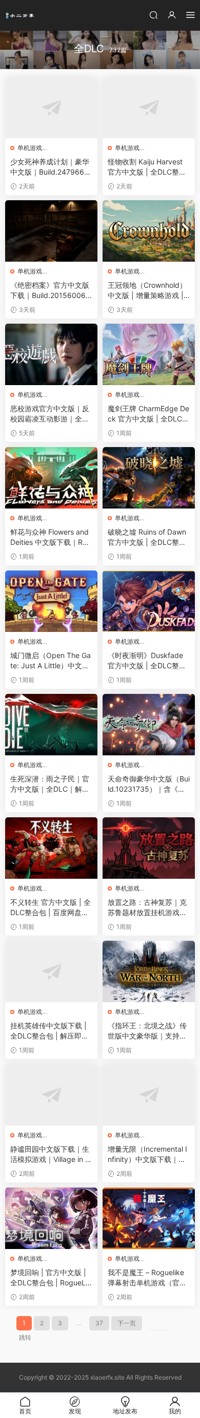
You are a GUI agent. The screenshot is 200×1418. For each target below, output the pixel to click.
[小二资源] (20, 15)
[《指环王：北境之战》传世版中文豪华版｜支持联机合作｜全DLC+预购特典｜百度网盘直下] (149, 971)
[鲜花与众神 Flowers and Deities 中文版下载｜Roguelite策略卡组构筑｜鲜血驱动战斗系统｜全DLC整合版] (51, 478)
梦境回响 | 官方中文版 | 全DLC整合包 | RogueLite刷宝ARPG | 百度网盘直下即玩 (50, 1278)
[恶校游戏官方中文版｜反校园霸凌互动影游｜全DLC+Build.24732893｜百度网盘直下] (51, 354)
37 (99, 1323)
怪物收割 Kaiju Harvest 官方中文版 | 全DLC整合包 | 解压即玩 (147, 167)
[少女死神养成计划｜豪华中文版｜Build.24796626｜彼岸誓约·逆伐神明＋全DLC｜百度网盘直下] (51, 107)
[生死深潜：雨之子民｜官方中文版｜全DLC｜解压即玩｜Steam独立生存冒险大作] (51, 724)
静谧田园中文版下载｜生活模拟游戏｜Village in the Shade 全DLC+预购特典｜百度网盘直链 (51, 1155)
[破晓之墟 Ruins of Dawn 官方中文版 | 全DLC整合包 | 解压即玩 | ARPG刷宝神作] (149, 478)
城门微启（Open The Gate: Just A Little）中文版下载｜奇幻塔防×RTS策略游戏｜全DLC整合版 (50, 661)
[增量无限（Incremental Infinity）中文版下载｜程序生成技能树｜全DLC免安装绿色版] (149, 1095)
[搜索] (153, 15)
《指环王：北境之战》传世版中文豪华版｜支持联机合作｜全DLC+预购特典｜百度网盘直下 (147, 1031)
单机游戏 (29, 148)
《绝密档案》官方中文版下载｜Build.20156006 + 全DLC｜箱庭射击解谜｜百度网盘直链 (51, 291)
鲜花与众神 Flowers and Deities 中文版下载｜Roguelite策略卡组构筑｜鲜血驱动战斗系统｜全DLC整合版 (50, 537)
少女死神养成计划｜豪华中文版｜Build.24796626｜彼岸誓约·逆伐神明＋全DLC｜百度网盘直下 (49, 167)
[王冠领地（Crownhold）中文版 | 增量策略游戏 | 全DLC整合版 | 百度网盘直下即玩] (149, 231)
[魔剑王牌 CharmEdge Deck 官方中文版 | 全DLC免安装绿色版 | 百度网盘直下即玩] (149, 354)
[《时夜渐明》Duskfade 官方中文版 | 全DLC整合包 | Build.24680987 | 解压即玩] (149, 601)
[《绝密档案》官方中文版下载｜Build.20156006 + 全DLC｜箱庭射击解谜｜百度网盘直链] (51, 231)
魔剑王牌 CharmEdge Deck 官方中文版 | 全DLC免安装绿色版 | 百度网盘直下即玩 (148, 414)
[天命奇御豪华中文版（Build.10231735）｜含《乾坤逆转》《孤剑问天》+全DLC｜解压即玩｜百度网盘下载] (149, 724)
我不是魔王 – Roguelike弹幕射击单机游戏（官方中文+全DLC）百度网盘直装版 (147, 1278)
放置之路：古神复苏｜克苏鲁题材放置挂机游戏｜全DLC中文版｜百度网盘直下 (147, 908)
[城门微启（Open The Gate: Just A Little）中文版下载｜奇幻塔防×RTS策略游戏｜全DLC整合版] (51, 601)
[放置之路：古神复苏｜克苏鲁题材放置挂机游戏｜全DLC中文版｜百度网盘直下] (149, 848)
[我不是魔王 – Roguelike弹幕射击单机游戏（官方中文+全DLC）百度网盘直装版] (149, 1218)
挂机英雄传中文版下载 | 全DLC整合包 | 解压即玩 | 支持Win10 (49, 1031)
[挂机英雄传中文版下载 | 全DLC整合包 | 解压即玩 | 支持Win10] (51, 971)
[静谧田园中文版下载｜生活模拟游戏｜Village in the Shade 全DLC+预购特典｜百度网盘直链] (51, 1095)
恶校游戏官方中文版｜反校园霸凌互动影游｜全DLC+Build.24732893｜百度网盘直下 (50, 414)
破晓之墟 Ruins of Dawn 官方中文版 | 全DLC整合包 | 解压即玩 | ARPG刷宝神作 (147, 537)
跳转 (25, 1337)
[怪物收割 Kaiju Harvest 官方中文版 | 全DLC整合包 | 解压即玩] (149, 107)
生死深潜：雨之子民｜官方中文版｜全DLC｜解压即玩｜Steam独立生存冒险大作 (49, 784)
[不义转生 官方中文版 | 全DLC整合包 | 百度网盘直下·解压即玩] (51, 848)
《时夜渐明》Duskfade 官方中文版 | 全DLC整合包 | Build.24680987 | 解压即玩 (149, 661)
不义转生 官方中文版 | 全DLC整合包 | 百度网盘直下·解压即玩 (50, 908)
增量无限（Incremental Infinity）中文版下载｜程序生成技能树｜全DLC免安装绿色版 (147, 1155)
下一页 (126, 1323)
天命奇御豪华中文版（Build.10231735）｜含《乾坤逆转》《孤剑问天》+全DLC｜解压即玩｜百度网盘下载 (149, 784)
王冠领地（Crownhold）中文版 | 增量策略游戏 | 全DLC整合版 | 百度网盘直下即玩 (147, 291)
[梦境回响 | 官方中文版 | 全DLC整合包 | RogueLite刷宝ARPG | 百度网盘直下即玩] (51, 1218)
